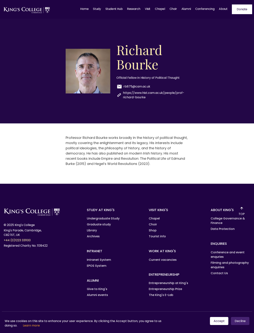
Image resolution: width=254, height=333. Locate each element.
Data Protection (223, 229)
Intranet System (99, 260)
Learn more (31, 325)
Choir (173, 9)
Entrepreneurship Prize (165, 289)
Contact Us (219, 273)
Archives (93, 236)
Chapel (160, 9)
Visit (147, 9)
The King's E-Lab (161, 295)
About (223, 9)
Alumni (186, 9)
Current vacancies (163, 260)
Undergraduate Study (103, 218)
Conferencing (204, 9)
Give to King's (97, 289)
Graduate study (99, 224)
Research (133, 9)
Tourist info (157, 236)
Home (84, 9)
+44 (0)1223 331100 (17, 240)
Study (97, 9)
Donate (242, 9)
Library (92, 230)
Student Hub (114, 9)
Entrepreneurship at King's (168, 283)
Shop (153, 230)
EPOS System (96, 266)
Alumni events (97, 295)
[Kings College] (27, 9)
